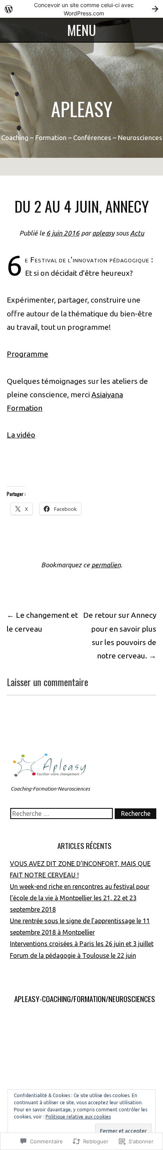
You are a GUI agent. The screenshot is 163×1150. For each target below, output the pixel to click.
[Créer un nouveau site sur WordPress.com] (81, 9)
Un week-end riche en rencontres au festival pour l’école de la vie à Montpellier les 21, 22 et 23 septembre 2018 (80, 898)
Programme (27, 354)
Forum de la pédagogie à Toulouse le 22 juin (73, 955)
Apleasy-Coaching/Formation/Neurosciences (84, 998)
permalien (106, 564)
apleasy (103, 233)
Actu (137, 233)
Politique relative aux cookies (78, 1116)
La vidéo (21, 434)
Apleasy (81, 109)
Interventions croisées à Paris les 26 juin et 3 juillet (82, 943)
